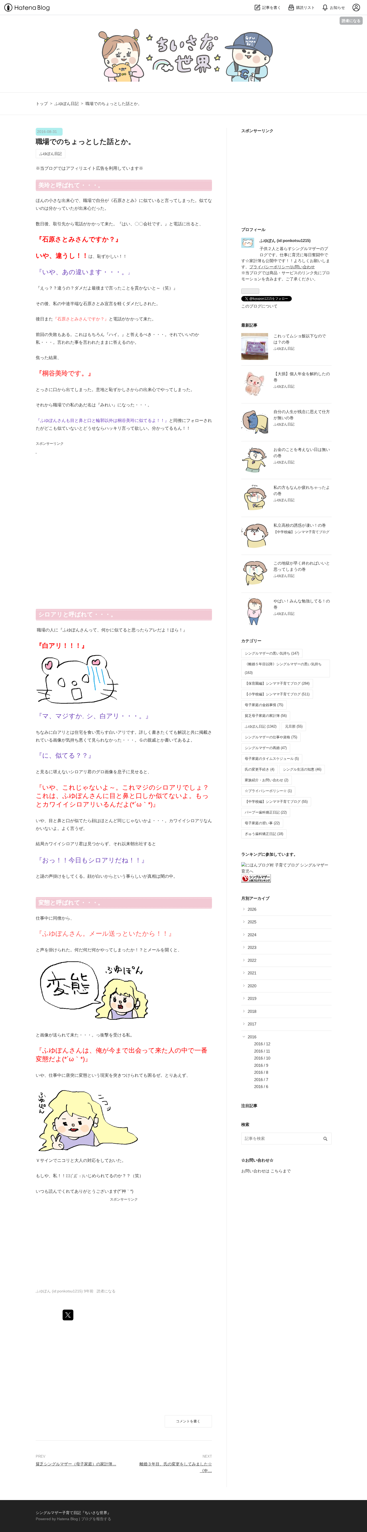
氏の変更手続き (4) (259, 769)
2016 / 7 (261, 1079)
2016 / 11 (262, 1051)
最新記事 (249, 325)
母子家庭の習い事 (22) (262, 823)
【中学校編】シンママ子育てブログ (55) (276, 802)
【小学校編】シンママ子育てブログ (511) (277, 694)
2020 (252, 986)
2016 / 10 (262, 1058)
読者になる (351, 20)
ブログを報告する (96, 1519)
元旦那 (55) (294, 726)
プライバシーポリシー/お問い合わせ (282, 267)
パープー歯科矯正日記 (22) (266, 812)
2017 (252, 1024)
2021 (252, 973)
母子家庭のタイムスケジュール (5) (272, 759)
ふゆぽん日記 (50, 153)
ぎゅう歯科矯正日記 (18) (264, 834)
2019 (252, 998)
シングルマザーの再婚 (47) (266, 748)
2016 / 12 (262, 1044)
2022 (252, 960)
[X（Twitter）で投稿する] (68, 1315)
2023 (252, 947)
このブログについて (259, 306)
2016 (252, 1037)
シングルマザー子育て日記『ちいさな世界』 (92, 32)
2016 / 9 (261, 1065)
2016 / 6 (261, 1086)
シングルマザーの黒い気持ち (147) (272, 653)
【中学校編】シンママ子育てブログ (301, 532)
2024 (252, 935)
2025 (252, 922)
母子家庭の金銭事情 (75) (264, 705)
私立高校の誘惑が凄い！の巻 (300, 525)
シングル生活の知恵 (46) (302, 769)
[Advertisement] (76, 489)
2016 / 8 (261, 1072)
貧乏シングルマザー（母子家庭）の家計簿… (76, 1464)
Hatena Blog (67, 1519)
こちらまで (281, 1171)
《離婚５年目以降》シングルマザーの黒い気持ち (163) (283, 668)
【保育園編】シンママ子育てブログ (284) (277, 683)
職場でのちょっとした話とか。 (85, 142)
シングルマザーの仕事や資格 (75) (271, 737)
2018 (252, 1011)
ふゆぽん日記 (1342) (260, 726)
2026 (252, 909)
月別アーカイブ (255, 898)
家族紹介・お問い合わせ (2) (266, 780)
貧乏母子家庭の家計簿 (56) (266, 716)
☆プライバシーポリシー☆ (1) (268, 791)
